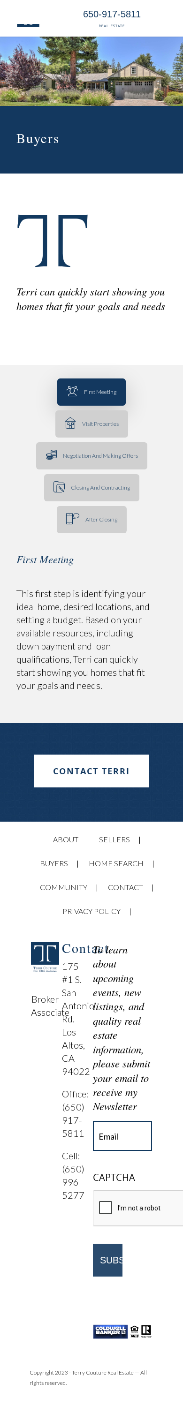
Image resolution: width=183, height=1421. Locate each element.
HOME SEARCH (116, 863)
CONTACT (125, 887)
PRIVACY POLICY (91, 911)
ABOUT (65, 839)
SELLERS (114, 839)
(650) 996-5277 (73, 1182)
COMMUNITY (63, 887)
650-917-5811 (112, 14)
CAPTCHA (114, 1178)
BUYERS (54, 863)
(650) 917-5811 (74, 1120)
